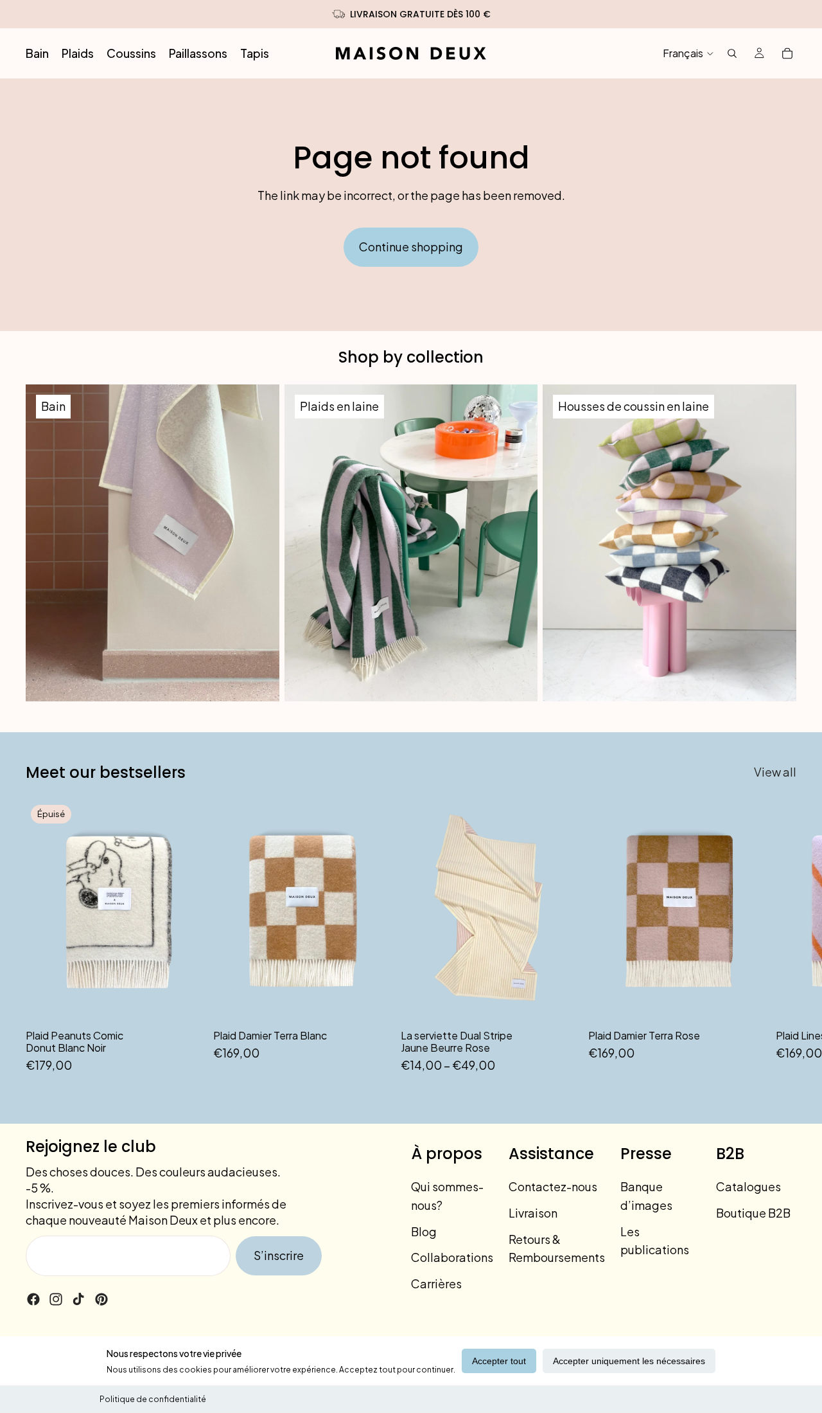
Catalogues (748, 1186)
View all (775, 771)
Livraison (533, 1212)
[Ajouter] (370, 1001)
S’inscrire (279, 1255)
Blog (424, 1231)
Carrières (436, 1283)
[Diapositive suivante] (782, 937)
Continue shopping (411, 246)
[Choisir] (558, 1001)
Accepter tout (499, 1361)
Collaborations (452, 1257)
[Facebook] (33, 1299)
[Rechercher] (732, 53)
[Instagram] (56, 1299)
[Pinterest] (101, 1299)
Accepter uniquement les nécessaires (629, 1361)
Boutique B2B (753, 1212)
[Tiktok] (78, 1299)
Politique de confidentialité (153, 1399)
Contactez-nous (553, 1186)
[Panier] (787, 53)
